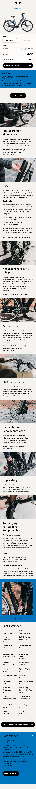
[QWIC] (18, 3)
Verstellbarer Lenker (26, 681)
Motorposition (8, 654)
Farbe (5, 45)
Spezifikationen (16, 95)
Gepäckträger (24, 705)
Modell (5, 36)
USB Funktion (23, 675)
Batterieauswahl (24, 637)
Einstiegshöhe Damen (24, 655)
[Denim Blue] (25, 48)
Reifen (5, 696)
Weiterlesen (8, 765)
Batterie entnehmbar (7, 638)
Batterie (22, 631)
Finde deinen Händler (11, 65)
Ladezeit (5, 711)
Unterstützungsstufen (10, 675)
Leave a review (9, 773)
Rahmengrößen (24, 662)
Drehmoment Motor (26, 645)
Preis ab (21, 711)
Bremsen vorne (24, 696)
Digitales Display (24, 669)
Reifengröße (7, 669)
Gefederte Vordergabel (7, 689)
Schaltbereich (7, 681)
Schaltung (6, 662)
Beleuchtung (23, 688)
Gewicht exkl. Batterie (7, 647)
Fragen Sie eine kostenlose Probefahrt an (16, 724)
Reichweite (6, 631)
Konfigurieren (8, 59)
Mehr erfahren (17, 150)
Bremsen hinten (8, 705)
